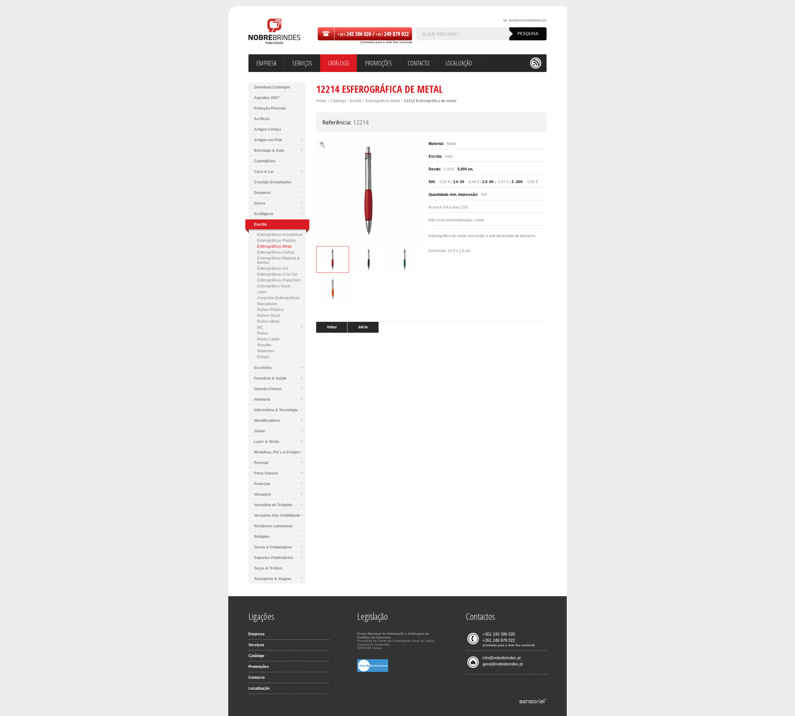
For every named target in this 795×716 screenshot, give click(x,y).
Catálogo (338, 101)
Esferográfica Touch (274, 286)
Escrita (355, 101)
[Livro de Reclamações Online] (372, 671)
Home (321, 101)
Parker (262, 333)
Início (363, 327)
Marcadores (267, 304)
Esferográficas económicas (280, 234)
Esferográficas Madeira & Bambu (278, 260)
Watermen (266, 351)
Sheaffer (264, 345)
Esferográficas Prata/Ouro (279, 280)
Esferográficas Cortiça (275, 252)
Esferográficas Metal (274, 246)
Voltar (332, 327)
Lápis (261, 292)
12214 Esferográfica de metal (430, 101)
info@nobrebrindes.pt (502, 657)
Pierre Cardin (268, 339)
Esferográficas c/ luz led (277, 274)
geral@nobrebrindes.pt (528, 20)
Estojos (263, 357)
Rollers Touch (268, 315)
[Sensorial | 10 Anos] (533, 701)
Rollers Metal (268, 321)
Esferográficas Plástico (276, 240)
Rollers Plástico (270, 310)
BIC (260, 327)
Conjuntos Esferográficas (278, 298)
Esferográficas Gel (272, 268)
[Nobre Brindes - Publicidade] (274, 32)
